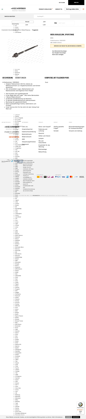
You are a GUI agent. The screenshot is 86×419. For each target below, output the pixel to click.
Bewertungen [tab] (20, 77)
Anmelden (76, 2)
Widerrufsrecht (26, 137)
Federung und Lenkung (43, 130)
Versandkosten (36, 195)
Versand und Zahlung (75, 131)
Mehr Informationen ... (58, 417)
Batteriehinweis (27, 134)
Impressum (25, 144)
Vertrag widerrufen (72, 9)
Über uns (25, 126)
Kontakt (56, 131)
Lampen (41, 138)
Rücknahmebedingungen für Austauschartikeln (76, 127)
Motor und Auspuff (45, 126)
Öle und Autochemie (42, 141)
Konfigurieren (76, 417)
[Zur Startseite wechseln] (2, 9)
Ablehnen (68, 417)
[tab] (8, 78)
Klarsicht (41, 133)
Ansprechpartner (27, 129)
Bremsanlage (43, 149)
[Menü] (83, 402)
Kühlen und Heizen (44, 136)
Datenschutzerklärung (29, 131)
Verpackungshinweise (29, 142)
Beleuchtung (42, 152)
